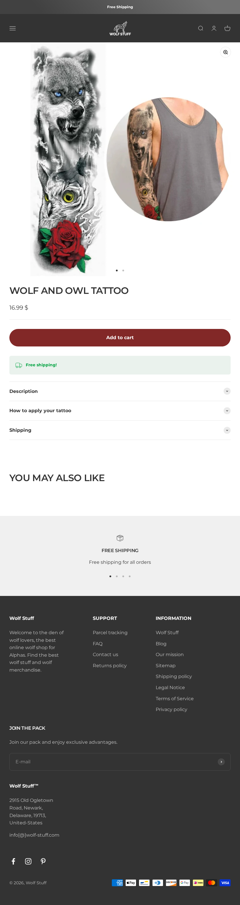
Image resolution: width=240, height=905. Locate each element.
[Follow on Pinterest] (43, 861)
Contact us (105, 654)
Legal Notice (170, 687)
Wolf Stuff (167, 632)
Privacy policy (171, 709)
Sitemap (166, 665)
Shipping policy (174, 676)
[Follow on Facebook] (13, 861)
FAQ (97, 643)
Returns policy (110, 665)
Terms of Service (175, 698)
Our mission (170, 654)
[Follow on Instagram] (28, 861)
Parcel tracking (110, 632)
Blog (161, 643)
